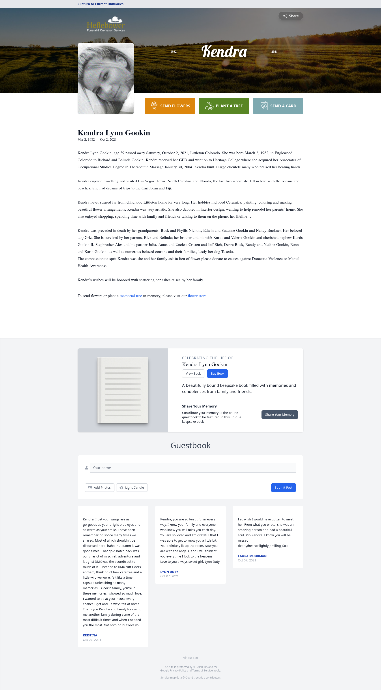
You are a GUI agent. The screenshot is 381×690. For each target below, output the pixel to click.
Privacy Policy (178, 670)
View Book (193, 373)
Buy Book (217, 373)
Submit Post (283, 487)
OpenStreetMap (195, 677)
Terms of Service (202, 670)
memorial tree (131, 295)
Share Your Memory (279, 414)
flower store (197, 295)
